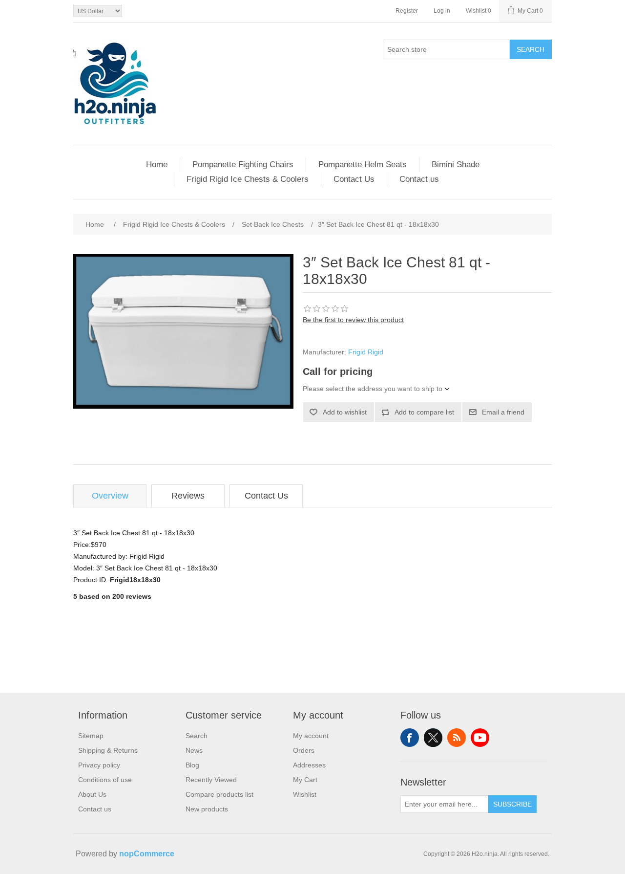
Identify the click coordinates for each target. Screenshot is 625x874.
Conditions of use (105, 780)
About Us (92, 794)
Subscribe (512, 804)
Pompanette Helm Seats (362, 164)
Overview (110, 496)
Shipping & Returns (108, 750)
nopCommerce (146, 854)
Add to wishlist (345, 412)
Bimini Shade (455, 164)
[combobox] (446, 49)
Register (407, 10)
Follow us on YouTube (480, 737)
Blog (192, 765)
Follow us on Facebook (409, 737)
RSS (456, 737)
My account (311, 736)
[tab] (109, 495)
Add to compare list (424, 412)
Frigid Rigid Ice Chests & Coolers (248, 179)
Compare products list (219, 794)
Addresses (309, 765)
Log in (442, 10)
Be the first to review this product (353, 320)
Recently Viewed (211, 780)
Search (530, 49)
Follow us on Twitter (433, 737)
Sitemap (91, 736)
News (194, 750)
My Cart (305, 780)
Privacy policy (99, 765)
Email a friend (503, 412)
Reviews (188, 496)
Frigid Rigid (365, 352)
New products (207, 809)
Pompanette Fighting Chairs (242, 164)
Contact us (419, 179)
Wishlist (304, 794)
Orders (303, 750)
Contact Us (354, 179)
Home (156, 164)
